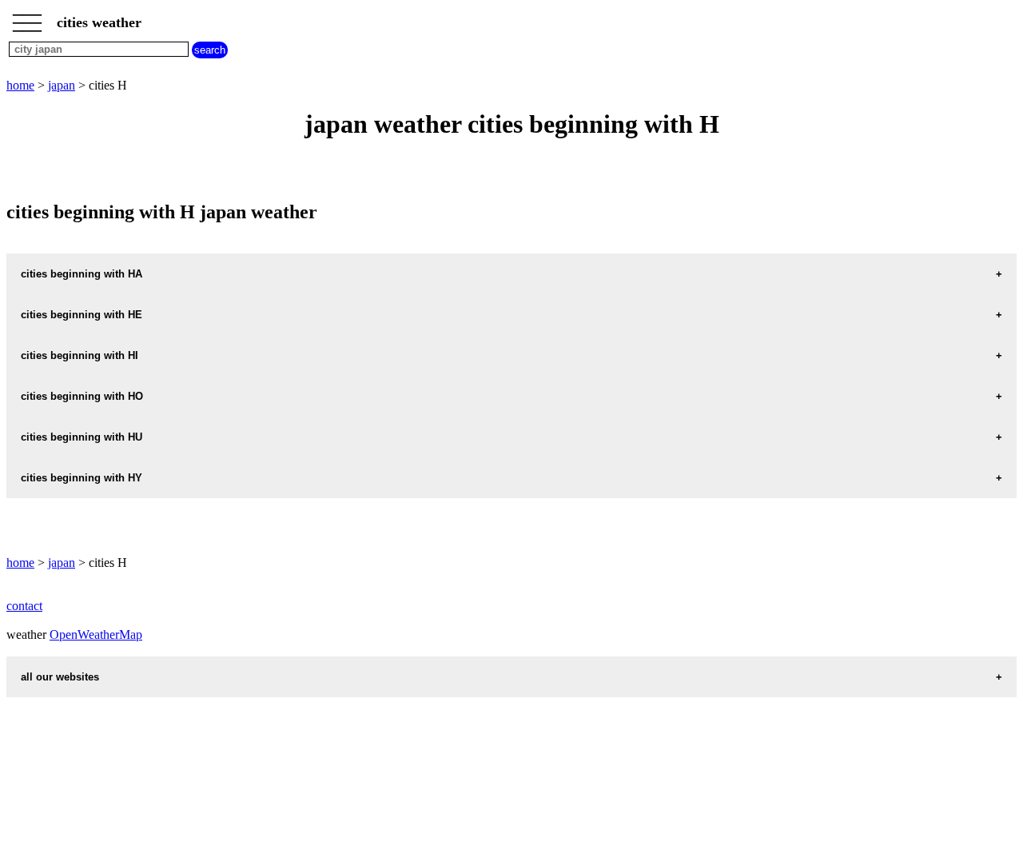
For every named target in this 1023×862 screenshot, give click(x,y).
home (20, 85)
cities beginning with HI (79, 355)
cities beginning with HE (81, 315)
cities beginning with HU (81, 437)
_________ (27, 17)
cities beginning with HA (81, 274)
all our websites (60, 677)
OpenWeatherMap (96, 634)
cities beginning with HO (82, 396)
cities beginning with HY (81, 478)
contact (24, 606)
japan (61, 85)
